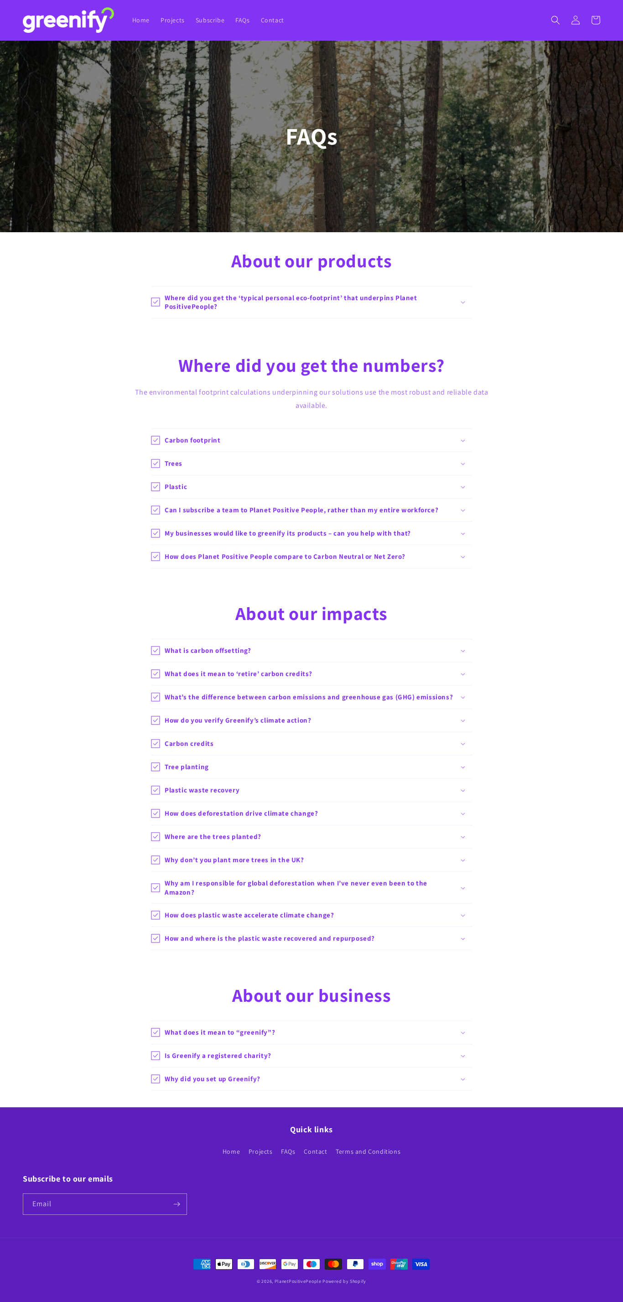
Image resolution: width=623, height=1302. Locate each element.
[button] (555, 20)
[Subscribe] (176, 1204)
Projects (261, 1151)
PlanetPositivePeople (298, 1281)
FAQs (288, 1151)
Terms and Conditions (368, 1151)
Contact (315, 1151)
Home (231, 1151)
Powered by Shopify (344, 1281)
